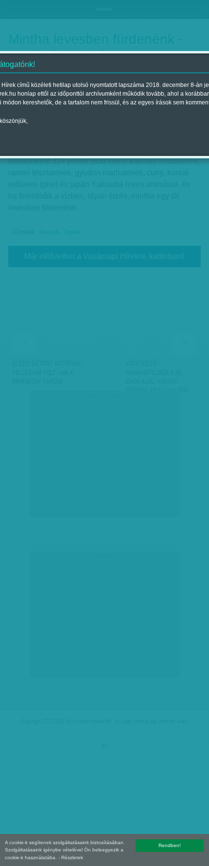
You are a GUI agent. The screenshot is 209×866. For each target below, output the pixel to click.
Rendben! (169, 845)
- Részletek (70, 857)
